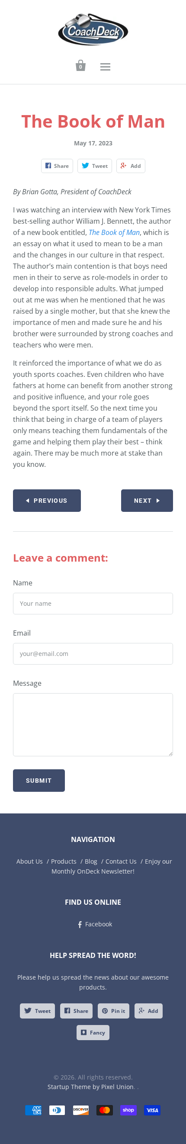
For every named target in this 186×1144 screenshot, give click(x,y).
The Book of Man (114, 232)
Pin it (118, 1011)
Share (81, 1011)
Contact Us (121, 861)
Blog (91, 861)
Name (22, 583)
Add (153, 1011)
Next (143, 500)
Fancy (97, 1032)
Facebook (98, 924)
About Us (29, 861)
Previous (50, 500)
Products (64, 861)
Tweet (43, 1011)
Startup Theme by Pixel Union (91, 1087)
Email (22, 633)
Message (27, 683)
